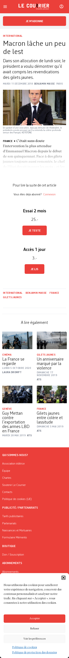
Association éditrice (13, 463)
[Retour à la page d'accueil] (34, 7)
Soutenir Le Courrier (14, 485)
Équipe (6, 470)
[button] (63, 578)
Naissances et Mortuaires (17, 530)
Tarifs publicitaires (12, 516)
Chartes (6, 478)
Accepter (34, 618)
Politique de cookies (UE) (17, 499)
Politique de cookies (24, 647)
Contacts (7, 492)
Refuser (34, 628)
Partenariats (9, 523)
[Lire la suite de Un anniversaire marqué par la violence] (52, 340)
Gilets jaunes (12, 297)
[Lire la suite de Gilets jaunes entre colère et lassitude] (52, 394)
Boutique (9, 546)
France (54, 293)
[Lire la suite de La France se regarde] (17, 340)
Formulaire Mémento (14, 537)
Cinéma (6, 355)
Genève (7, 409)
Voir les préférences (34, 639)
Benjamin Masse (36, 293)
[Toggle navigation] (5, 6)
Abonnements (10, 571)
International (13, 36)
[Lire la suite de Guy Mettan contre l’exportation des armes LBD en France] (17, 394)
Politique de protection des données (34, 652)
